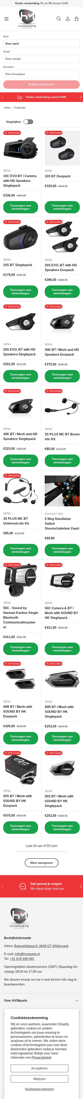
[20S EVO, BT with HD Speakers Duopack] (62, 237)
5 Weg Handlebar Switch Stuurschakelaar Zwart (62, 523)
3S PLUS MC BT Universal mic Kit (16, 521)
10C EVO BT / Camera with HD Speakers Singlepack (19, 180)
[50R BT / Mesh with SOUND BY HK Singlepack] (62, 679)
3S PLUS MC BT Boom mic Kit (62, 437)
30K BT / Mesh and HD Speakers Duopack (62, 352)
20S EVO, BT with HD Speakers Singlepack (19, 352)
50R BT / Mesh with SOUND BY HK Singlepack (59, 711)
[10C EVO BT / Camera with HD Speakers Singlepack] (20, 148)
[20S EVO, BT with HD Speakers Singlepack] (20, 321)
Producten (20, 107)
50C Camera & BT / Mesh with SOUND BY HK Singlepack (61, 612)
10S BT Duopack (58, 176)
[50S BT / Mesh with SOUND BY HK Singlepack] (62, 768)
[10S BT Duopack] (62, 148)
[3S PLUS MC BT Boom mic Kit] (62, 406)
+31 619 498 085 (22, 958)
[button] (76, 18)
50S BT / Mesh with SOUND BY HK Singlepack (59, 801)
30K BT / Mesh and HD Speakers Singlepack (20, 436)
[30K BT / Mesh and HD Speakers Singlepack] (20, 406)
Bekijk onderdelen (42, 84)
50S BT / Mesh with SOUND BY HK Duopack (17, 800)
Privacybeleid (41, 1057)
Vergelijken (13, 121)
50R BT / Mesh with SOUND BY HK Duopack (17, 711)
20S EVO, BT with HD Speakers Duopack (61, 267)
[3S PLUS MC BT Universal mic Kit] (20, 491)
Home (7, 107)
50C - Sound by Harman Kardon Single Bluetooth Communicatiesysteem (20, 617)
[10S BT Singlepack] (20, 237)
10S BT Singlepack (17, 265)
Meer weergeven (41, 862)
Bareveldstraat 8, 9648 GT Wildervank (41, 946)
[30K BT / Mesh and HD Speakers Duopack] (62, 321)
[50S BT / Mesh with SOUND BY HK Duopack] (20, 768)
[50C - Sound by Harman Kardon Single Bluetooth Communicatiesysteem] (20, 580)
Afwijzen (39, 1079)
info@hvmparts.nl (27, 954)
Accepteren (39, 1068)
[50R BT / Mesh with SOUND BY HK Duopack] (20, 679)
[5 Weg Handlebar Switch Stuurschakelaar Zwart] (62, 491)
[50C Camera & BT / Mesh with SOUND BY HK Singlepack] (62, 580)
